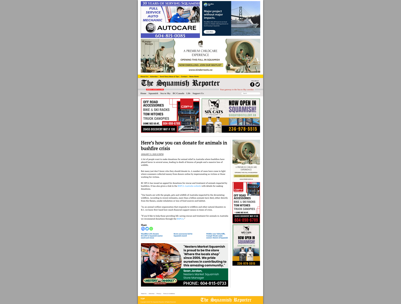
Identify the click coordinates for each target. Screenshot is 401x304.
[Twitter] (147, 229)
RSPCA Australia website (189, 186)
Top (142, 299)
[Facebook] (143, 229)
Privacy (159, 293)
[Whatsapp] (151, 229)
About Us (144, 293)
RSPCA (180, 218)
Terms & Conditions (169, 293)
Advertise (151, 293)
